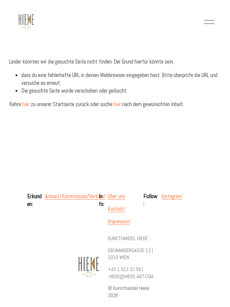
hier (26, 104)
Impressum (119, 221)
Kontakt (116, 209)
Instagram (171, 196)
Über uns (116, 196)
